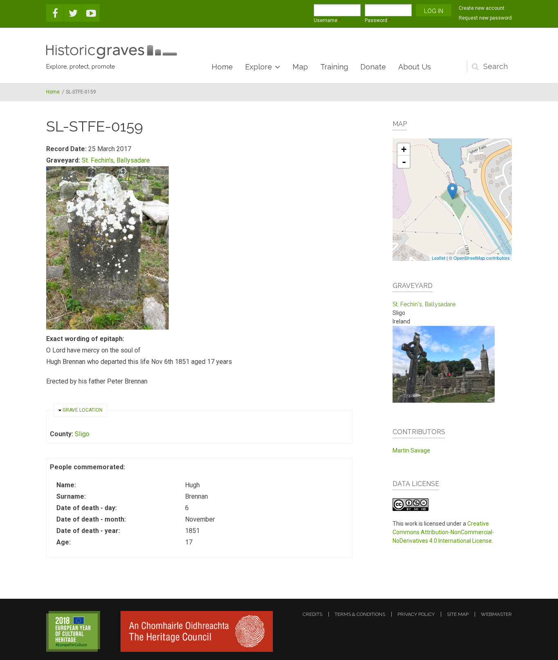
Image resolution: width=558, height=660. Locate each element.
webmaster (496, 614)
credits (312, 614)
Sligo (82, 434)
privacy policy (416, 614)
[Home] (111, 52)
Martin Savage (411, 450)
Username (327, 20)
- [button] (404, 161)
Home (222, 66)
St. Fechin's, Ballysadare (116, 160)
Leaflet (438, 257)
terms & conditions (360, 614)
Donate (373, 66)
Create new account (481, 8)
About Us (414, 66)
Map (300, 66)
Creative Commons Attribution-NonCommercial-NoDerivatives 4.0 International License (443, 532)
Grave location (82, 410)
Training (334, 66)
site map (458, 614)
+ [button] (403, 149)
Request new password (485, 18)
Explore (258, 66)
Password (378, 20)
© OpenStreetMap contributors (479, 257)
